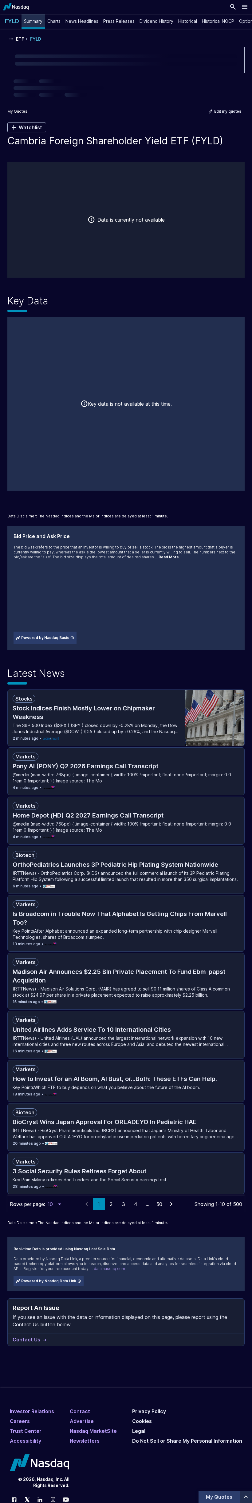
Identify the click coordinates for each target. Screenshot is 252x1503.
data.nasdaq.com (109, 1268)
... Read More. (167, 557)
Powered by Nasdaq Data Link (48, 1281)
